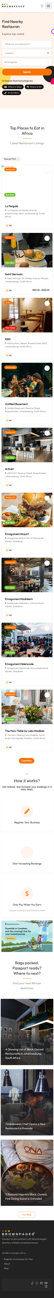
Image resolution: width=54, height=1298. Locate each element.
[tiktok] (32, 1283)
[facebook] (41, 1283)
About (7, 1263)
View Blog (26, 1214)
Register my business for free (18, 1259)
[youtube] (46, 1283)
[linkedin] (46, 1286)
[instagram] (37, 1283)
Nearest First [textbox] (10, 159)
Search (27, 72)
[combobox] (11, 158)
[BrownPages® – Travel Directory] (15, 6)
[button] (27, 62)
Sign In (42, 6)
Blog (6, 1268)
